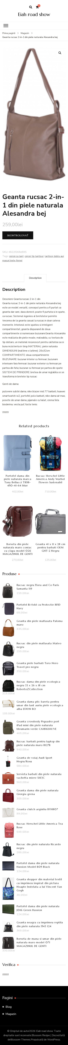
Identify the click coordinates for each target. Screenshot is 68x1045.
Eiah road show (34, 14)
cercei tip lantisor (34, 256)
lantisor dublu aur (54, 256)
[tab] (35, 278)
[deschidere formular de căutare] (31, 7)
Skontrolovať (17, 235)
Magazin (11, 1014)
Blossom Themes (20, 1039)
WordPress (53, 1039)
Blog (9, 1007)
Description (35, 278)
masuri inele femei (12, 260)
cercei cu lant (16, 256)
